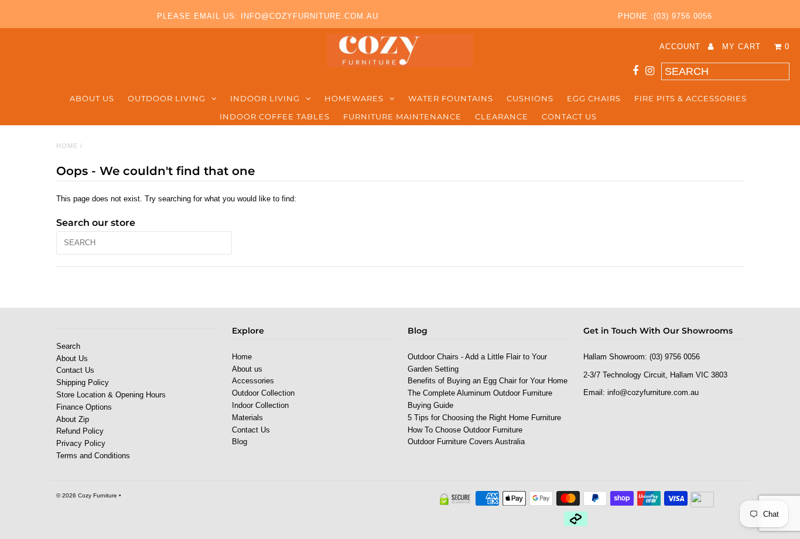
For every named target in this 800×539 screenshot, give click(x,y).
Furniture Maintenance (402, 116)
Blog (239, 441)
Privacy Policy (80, 443)
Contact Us (569, 116)
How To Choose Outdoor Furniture (465, 429)
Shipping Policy (82, 382)
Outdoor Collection (263, 393)
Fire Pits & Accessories (690, 98)
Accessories (253, 380)
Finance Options (84, 407)
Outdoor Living (167, 98)
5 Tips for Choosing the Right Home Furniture (484, 417)
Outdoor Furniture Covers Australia (466, 441)
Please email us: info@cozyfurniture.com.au (267, 16)
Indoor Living (265, 98)
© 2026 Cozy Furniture (86, 495)
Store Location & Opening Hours (111, 394)
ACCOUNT (681, 46)
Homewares (354, 98)
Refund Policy (80, 431)
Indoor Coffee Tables (275, 116)
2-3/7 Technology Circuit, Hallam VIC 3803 (655, 374)
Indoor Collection (260, 405)
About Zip (72, 419)
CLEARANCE (501, 116)
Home (67, 145)
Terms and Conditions (93, 455)
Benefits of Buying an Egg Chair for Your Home (487, 380)
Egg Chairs (594, 98)
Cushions (530, 98)
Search (68, 346)
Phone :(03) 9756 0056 (665, 16)
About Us (72, 358)
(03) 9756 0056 (674, 356)
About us (92, 98)
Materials (247, 417)
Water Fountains (450, 98)
